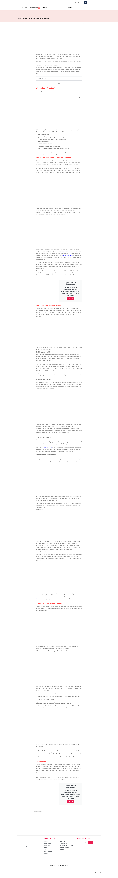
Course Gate (22, 873)
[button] (80, 78)
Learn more (70, 298)
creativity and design (47, 447)
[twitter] (95, 872)
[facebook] (98, 872)
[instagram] (100, 872)
